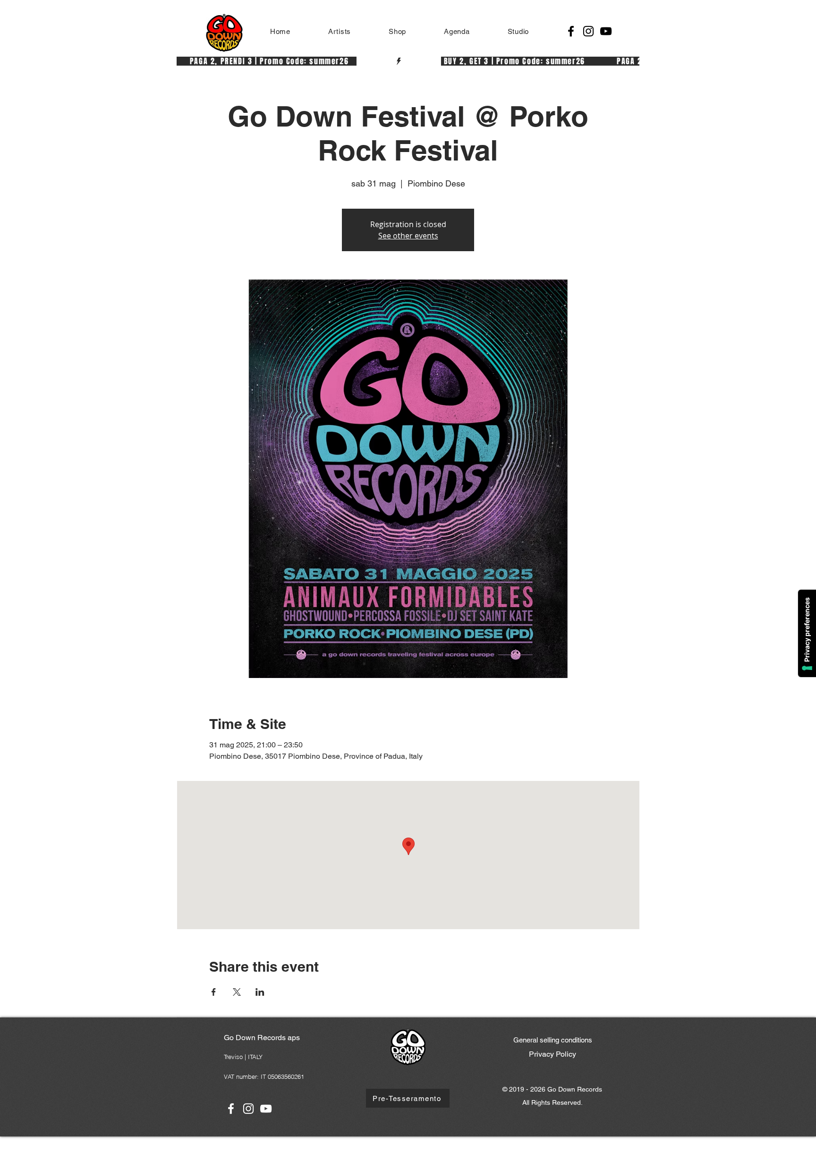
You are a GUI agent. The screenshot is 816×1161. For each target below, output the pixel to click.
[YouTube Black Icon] (606, 31)
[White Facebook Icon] (231, 1109)
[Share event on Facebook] (213, 992)
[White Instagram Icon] (248, 1109)
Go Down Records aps (262, 1037)
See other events (408, 235)
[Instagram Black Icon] (588, 31)
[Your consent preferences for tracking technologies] (807, 633)
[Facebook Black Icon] (571, 31)
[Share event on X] (236, 992)
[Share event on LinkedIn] (259, 992)
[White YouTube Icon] (266, 1109)
